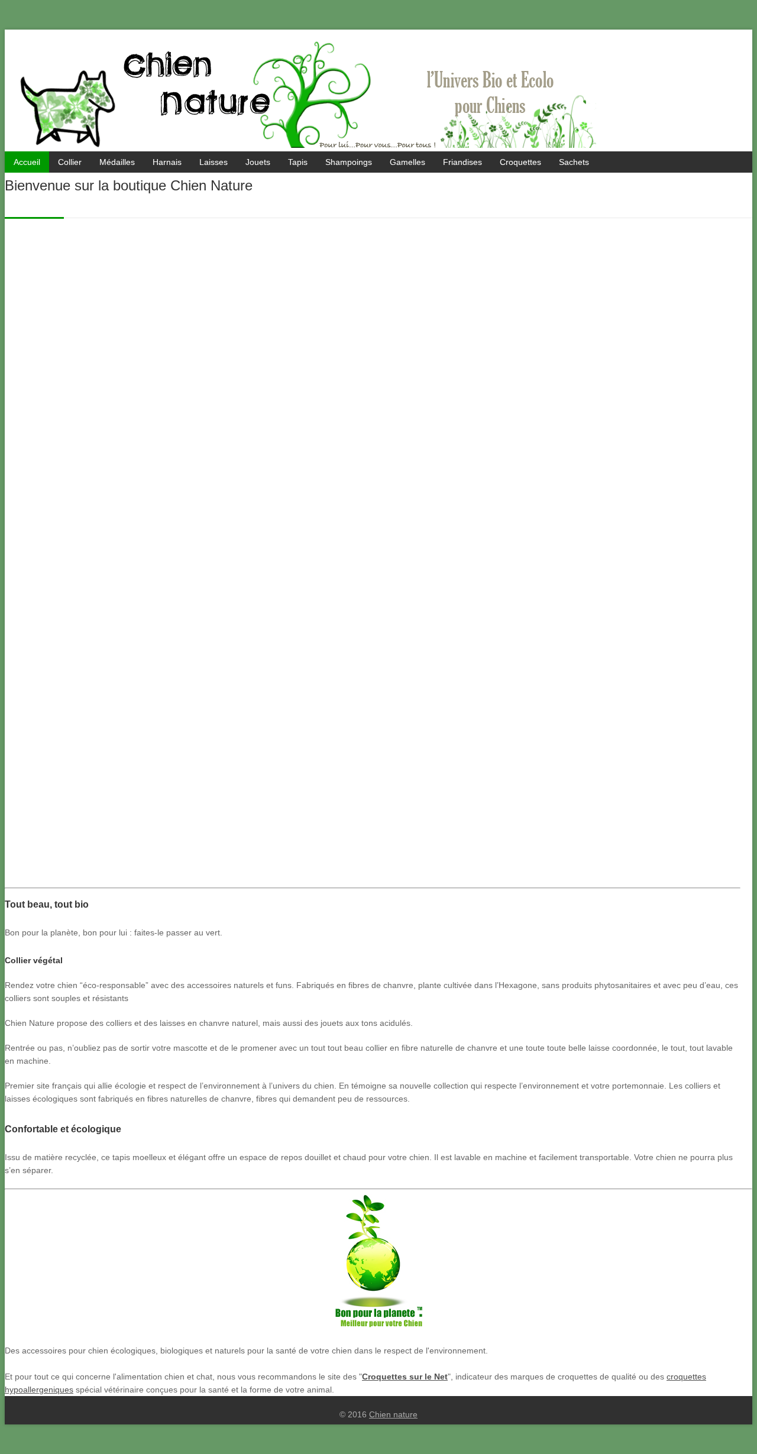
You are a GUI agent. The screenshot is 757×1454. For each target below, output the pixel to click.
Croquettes (520, 162)
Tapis (298, 162)
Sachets (574, 162)
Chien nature (393, 1414)
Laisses (213, 162)
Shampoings (348, 162)
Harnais (167, 162)
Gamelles (407, 162)
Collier (70, 162)
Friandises (462, 162)
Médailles (117, 162)
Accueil (27, 162)
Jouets (257, 162)
